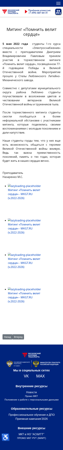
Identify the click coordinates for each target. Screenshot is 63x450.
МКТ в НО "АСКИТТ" (31, 434)
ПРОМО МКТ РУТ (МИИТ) (31, 438)
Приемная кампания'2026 (31, 418)
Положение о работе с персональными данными (32, 399)
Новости (31, 392)
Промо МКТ (31, 396)
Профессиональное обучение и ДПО (32, 414)
